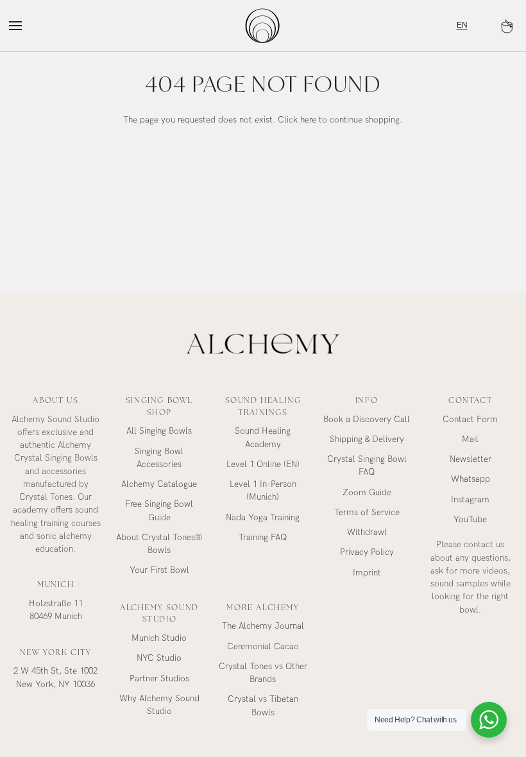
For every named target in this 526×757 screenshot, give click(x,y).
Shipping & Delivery (367, 439)
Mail (470, 439)
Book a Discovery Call (366, 419)
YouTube (470, 520)
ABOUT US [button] (55, 400)
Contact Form (470, 419)
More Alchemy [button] (262, 607)
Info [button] (366, 400)
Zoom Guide (367, 493)
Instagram (470, 500)
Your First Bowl (159, 570)
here (308, 120)
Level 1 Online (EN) (263, 464)
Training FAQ (263, 537)
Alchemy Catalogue (159, 484)
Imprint (367, 573)
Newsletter (470, 459)
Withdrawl (367, 532)
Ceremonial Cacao (263, 647)
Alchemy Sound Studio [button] (159, 613)
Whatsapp (470, 479)
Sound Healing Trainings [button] (263, 406)
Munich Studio (159, 638)
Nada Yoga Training (263, 518)
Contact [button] (470, 400)
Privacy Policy (367, 552)
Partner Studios (159, 679)
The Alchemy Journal (263, 626)
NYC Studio (159, 658)
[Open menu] (27, 25)
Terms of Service (367, 512)
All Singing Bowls (159, 431)
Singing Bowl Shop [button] (159, 406)
